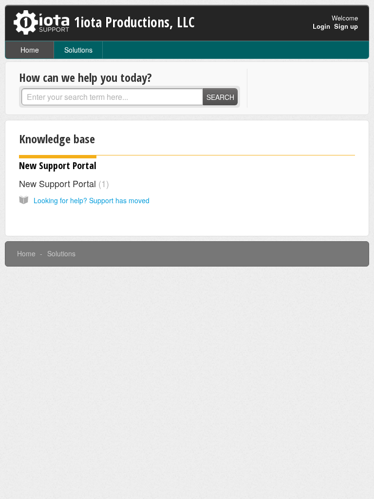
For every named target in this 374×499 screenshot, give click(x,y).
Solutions (78, 50)
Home (29, 50)
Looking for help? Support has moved (92, 200)
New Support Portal (57, 165)
